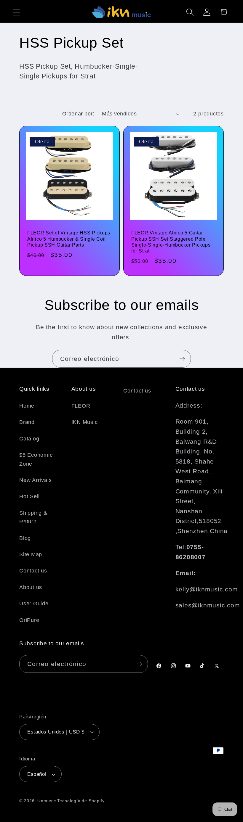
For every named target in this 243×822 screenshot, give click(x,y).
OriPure (29, 620)
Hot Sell (29, 496)
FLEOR (80, 406)
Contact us (33, 571)
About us (30, 587)
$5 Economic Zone (36, 459)
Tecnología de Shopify (80, 800)
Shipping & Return (33, 517)
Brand (27, 422)
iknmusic (46, 800)
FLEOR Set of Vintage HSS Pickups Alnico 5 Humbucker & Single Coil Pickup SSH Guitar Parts (68, 238)
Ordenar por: (78, 114)
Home (26, 406)
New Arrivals (35, 480)
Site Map (30, 554)
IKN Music (84, 422)
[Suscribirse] (182, 359)
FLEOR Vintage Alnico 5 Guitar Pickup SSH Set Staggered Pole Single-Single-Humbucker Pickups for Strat (170, 241)
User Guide (34, 604)
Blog (25, 538)
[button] (16, 12)
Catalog (29, 439)
